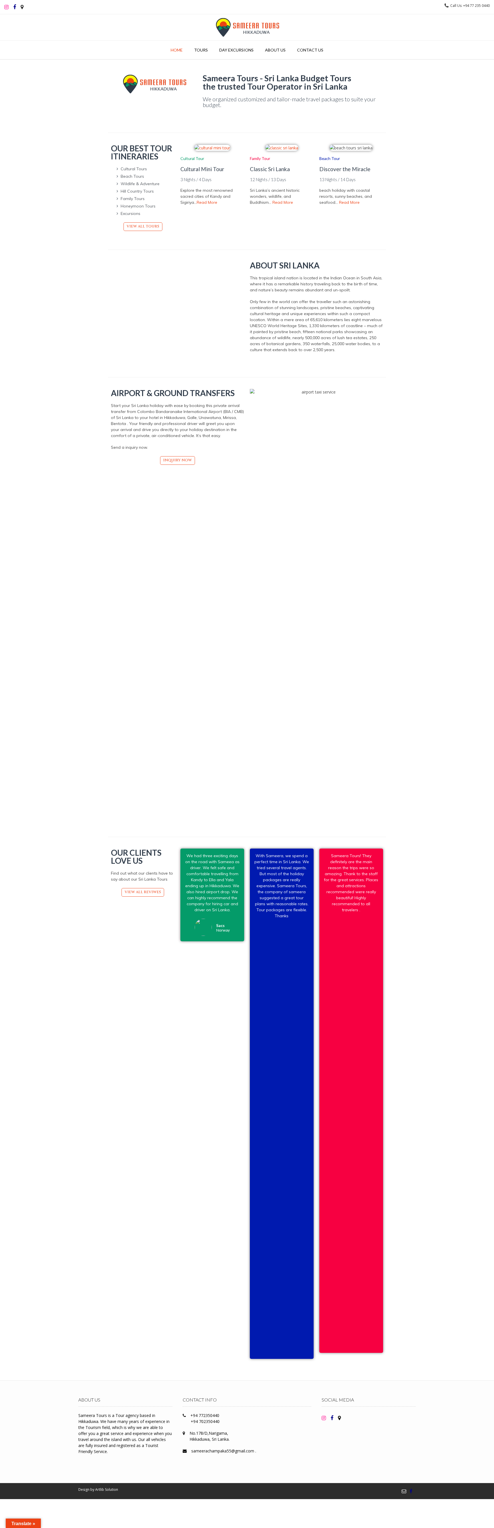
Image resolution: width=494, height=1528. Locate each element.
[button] (143, 226)
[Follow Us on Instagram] (6, 7)
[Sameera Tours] (247, 27)
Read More (207, 202)
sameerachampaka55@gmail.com (223, 1451)
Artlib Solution (106, 1489)
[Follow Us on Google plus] (339, 1418)
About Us (275, 50)
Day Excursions (236, 50)
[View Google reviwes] (22, 7)
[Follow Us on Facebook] (14, 7)
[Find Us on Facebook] (411, 1491)
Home (177, 50)
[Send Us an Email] (404, 1491)
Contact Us (310, 50)
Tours (201, 50)
